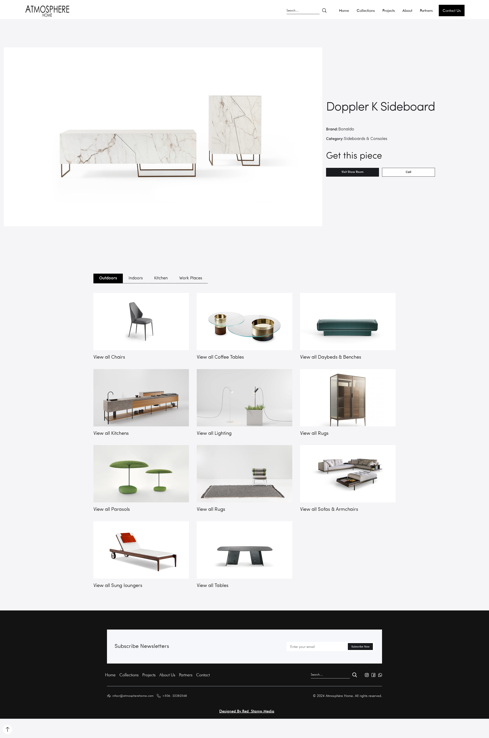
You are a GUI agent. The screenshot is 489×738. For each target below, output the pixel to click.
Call (408, 172)
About (407, 10)
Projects (388, 10)
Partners (426, 10)
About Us (167, 675)
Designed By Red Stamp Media (246, 711)
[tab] (108, 278)
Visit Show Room (353, 172)
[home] (47, 10)
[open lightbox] (163, 136)
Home (344, 10)
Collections (366, 10)
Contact (203, 675)
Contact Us (452, 10)
